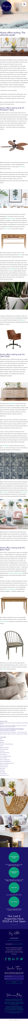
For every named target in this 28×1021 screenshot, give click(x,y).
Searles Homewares (10, 589)
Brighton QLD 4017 (17, 944)
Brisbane (2, 742)
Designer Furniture (4, 747)
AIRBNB (2, 740)
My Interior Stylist (4, 765)
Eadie (4, 669)
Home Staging (3, 754)
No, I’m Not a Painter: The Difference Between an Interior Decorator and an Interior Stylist (13, 726)
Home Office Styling (4, 752)
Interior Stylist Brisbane (5, 761)
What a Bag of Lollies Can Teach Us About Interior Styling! (13, 734)
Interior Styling (3, 758)
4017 (1, 738)
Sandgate (2, 770)
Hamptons (2, 751)
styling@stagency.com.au (14, 940)
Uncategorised (3, 773)
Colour (1, 745)
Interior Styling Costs (5, 759)
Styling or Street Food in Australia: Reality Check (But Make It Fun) (14, 723)
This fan (21, 166)
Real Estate (2, 768)
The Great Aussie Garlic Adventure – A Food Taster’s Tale (13, 732)
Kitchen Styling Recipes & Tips (7, 763)
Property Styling (3, 766)
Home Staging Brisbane (5, 756)
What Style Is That (4, 775)
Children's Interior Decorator (6, 744)
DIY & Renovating (4, 749)
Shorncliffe (2, 772)
